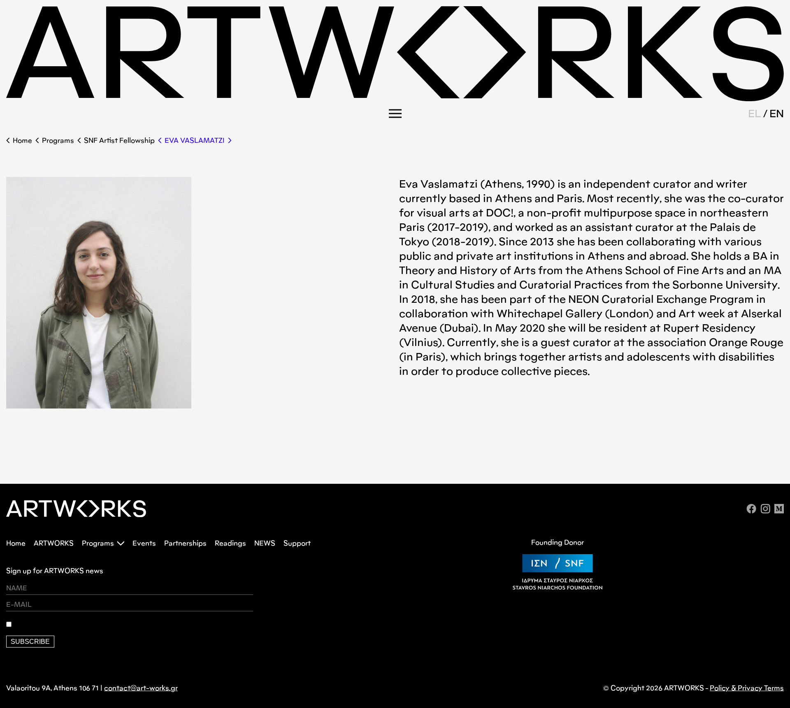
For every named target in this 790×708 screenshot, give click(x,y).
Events (144, 543)
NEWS (264, 543)
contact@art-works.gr (141, 688)
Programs (58, 140)
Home (22, 140)
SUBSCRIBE (30, 641)
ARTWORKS (54, 543)
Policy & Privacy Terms (747, 688)
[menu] (395, 113)
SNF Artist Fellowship (119, 140)
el (754, 113)
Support (297, 543)
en (776, 113)
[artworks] (395, 98)
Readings (230, 543)
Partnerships (185, 543)
